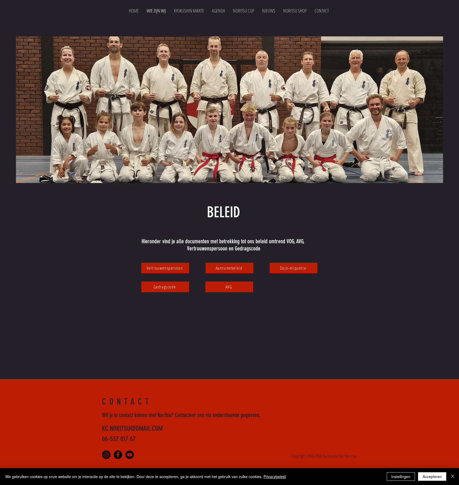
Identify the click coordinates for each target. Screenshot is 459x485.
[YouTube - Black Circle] (129, 454)
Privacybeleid (275, 476)
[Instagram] (106, 454)
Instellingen (400, 476)
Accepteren (432, 476)
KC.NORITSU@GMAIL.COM (132, 428)
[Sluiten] (452, 476)
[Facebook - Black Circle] (118, 454)
